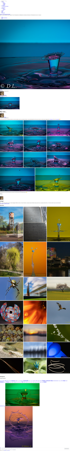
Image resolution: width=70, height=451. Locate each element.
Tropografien (57, 119)
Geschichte (34, 380)
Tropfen (1, 89)
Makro (51, 380)
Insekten (39, 380)
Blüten (6, 380)
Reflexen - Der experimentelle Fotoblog (5, 14)
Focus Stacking (21, 380)
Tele (22, 381)
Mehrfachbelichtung (56, 380)
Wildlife (44, 381)
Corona (10, 380)
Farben (16, 380)
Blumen (3, 380)
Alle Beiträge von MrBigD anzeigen (4, 203)
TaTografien (51, 119)
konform (41, 380)
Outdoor (2, 381)
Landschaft (48, 380)
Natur (64, 380)
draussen (13, 380)
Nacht (62, 380)
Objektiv (66, 380)
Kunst (43, 380)
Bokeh (8, 380)
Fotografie (25, 380)
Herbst (36, 380)
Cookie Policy (14, 449)
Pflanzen (7, 381)
